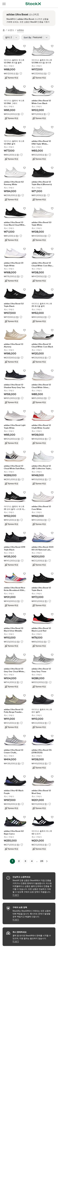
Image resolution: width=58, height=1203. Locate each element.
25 (41, 861)
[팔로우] (24, 46)
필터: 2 (9, 37)
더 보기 (32, 894)
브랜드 (11, 30)
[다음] (47, 861)
